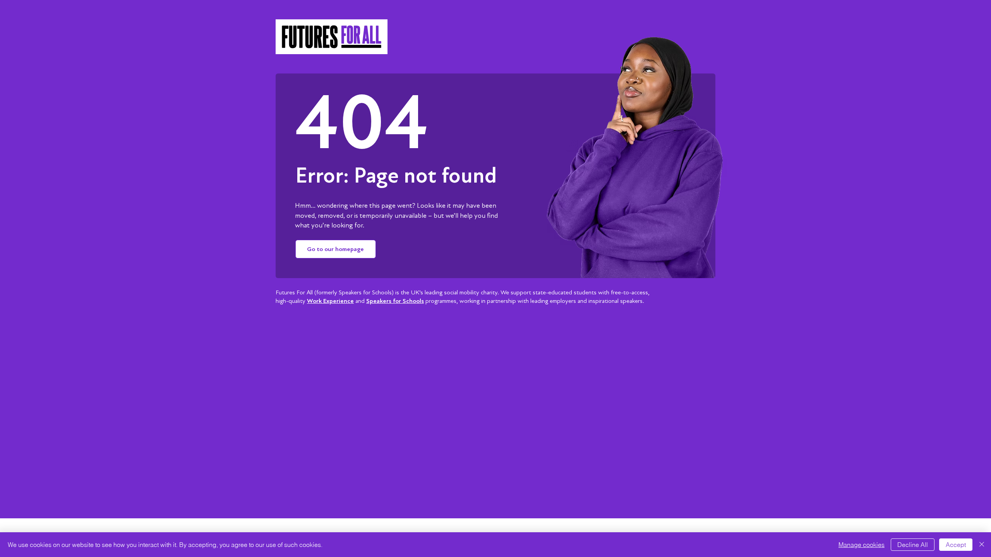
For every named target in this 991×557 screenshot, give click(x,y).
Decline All (912, 544)
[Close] (981, 544)
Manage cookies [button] (861, 544)
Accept (956, 544)
